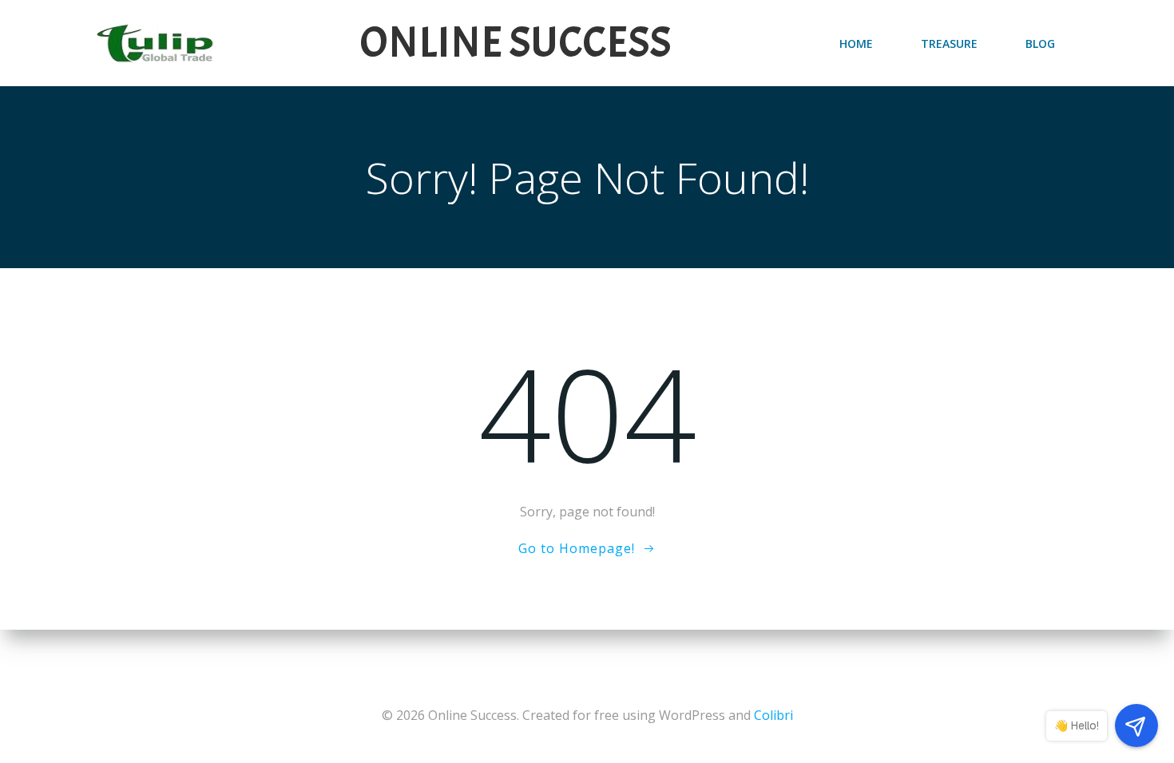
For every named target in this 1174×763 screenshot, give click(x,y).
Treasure (949, 43)
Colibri (773, 715)
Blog (1040, 43)
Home (856, 43)
